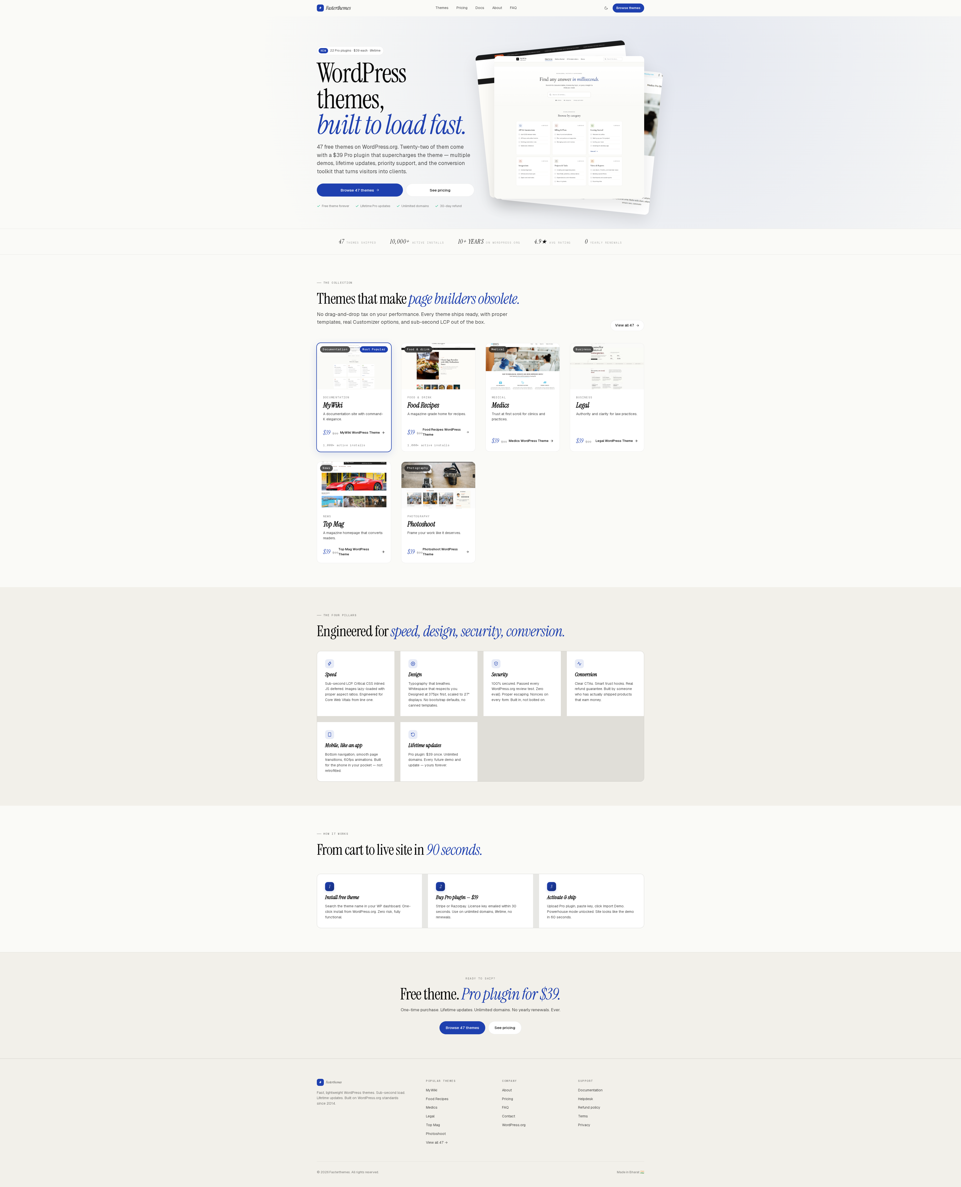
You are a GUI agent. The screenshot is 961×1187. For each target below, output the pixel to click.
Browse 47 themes (357, 190)
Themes (441, 8)
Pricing (461, 8)
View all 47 (624, 325)
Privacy (584, 1125)
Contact (508, 1116)
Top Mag (433, 1125)
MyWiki (431, 1090)
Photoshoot (436, 1133)
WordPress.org (514, 1125)
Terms (583, 1116)
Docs (479, 8)
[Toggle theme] (606, 8)
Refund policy (589, 1107)
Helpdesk (585, 1099)
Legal (430, 1116)
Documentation (590, 1090)
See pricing (440, 190)
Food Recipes (437, 1099)
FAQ (513, 8)
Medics (431, 1107)
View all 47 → (437, 1142)
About (497, 8)
